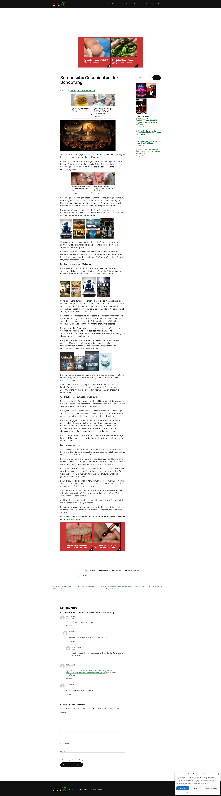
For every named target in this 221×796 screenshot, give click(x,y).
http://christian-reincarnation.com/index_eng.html (92, 671)
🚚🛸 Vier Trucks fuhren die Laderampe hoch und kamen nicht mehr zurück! (148, 132)
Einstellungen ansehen (211, 788)
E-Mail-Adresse (64, 743)
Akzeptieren (182, 788)
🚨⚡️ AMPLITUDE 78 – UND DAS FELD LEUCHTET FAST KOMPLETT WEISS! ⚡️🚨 (148, 151)
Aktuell (73, 91)
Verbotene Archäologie (86, 91)
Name (62, 735)
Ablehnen (196, 788)
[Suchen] (156, 77)
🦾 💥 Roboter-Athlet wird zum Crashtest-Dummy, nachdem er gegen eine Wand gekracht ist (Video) (147, 121)
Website (62, 751)
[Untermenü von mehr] (167, 3)
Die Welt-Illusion (73, 519)
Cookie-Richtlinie (191, 792)
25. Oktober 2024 (70, 616)
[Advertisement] (110, 21)
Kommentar (63, 712)
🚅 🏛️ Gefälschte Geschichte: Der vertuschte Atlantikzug (148, 142)
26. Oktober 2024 (76, 647)
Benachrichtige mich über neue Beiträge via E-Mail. (75, 760)
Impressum (205, 792)
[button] (217, 774)
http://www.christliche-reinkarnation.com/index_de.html (86, 673)
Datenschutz (199, 792)
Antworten (69, 626)
